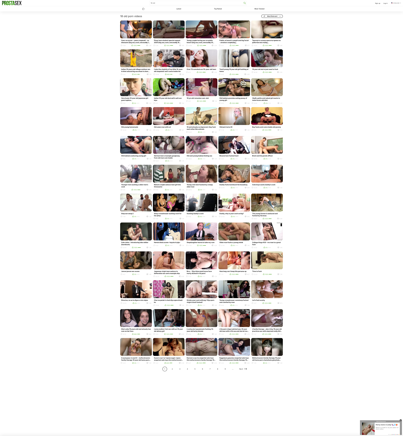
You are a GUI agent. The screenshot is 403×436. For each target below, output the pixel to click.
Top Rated (218, 9)
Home (143, 9)
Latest (178, 9)
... (232, 369)
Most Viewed (259, 9)
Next (241, 369)
